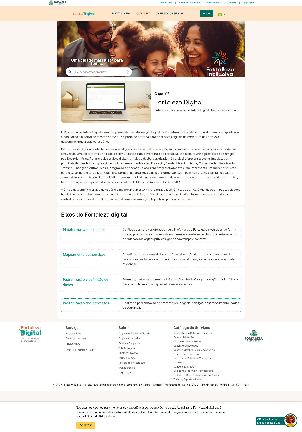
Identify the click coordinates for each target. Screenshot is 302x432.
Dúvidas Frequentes (129, 343)
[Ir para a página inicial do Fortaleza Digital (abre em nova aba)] (30, 334)
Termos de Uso (127, 357)
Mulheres (178, 362)
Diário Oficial (166, 3)
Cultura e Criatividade (185, 345)
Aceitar (85, 425)
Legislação (248, 3)
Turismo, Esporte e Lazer (187, 379)
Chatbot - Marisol (128, 352)
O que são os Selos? (130, 338)
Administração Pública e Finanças (192, 333)
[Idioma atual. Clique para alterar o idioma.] (221, 14)
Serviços (232, 3)
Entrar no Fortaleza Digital (80, 349)
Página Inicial (73, 333)
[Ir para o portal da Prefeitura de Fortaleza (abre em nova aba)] (253, 336)
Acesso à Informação (189, 3)
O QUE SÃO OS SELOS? (169, 13)
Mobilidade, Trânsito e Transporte (192, 358)
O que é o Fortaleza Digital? (134, 333)
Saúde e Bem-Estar (184, 366)
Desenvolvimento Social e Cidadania (194, 349)
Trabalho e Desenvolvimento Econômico (196, 374)
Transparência (214, 3)
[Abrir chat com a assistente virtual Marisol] (290, 421)
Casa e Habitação (183, 337)
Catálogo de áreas (76, 338)
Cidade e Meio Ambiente (187, 341)
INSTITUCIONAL (121, 13)
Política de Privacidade (100, 416)
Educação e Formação (186, 353)
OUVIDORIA (143, 13)
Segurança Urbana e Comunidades (193, 370)
